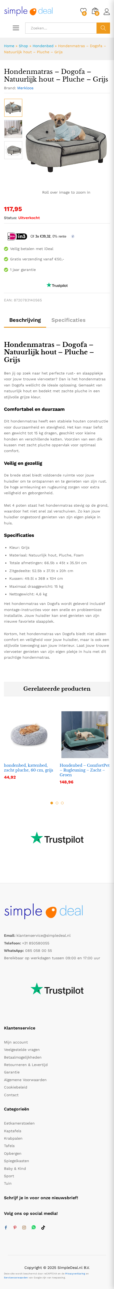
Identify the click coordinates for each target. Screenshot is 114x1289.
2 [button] (57, 803)
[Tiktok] (43, 1227)
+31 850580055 (35, 943)
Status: (10, 218)
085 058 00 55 (38, 950)
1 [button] (51, 803)
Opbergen (12, 1153)
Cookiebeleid (15, 1087)
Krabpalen (13, 1138)
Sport (9, 1176)
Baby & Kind (15, 1168)
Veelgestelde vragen (22, 1049)
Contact (11, 1095)
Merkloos (25, 88)
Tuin (8, 1183)
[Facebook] (5, 1228)
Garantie (12, 1072)
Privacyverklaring (75, 1273)
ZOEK (103, 28)
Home (9, 46)
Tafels (9, 1146)
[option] (13, 107)
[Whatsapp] (33, 1228)
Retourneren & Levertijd (26, 1065)
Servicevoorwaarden (16, 1277)
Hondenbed (43, 46)
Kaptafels (12, 1131)
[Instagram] (24, 1227)
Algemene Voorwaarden (25, 1080)
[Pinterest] (14, 1228)
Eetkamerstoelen (19, 1123)
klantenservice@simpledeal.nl (43, 935)
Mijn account (16, 1042)
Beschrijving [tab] (25, 320)
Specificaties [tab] (68, 320)
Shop (23, 46)
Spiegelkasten (16, 1161)
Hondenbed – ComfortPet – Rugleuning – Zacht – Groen (84, 770)
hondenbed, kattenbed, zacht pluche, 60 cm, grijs (28, 768)
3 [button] (62, 803)
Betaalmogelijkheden (23, 1057)
